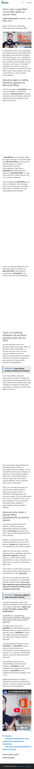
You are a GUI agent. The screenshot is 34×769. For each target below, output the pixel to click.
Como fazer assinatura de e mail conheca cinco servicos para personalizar (16, 741)
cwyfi (10, 21)
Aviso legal (20, 766)
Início (5, 26)
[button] (22, 2)
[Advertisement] (17, 121)
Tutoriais (8, 736)
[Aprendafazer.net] (5, 2)
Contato (28, 766)
